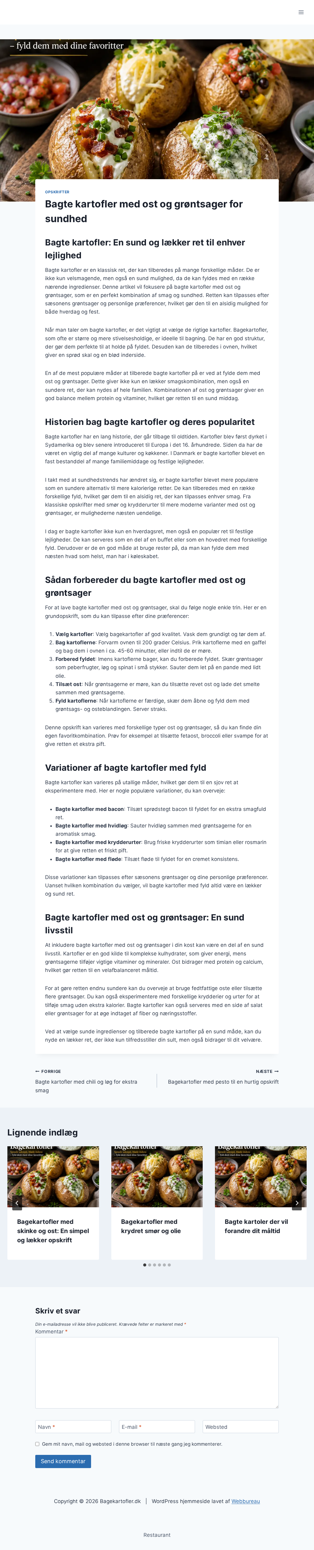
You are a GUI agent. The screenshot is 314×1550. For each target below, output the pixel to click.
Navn (46, 1427)
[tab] (144, 1265)
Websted (216, 1427)
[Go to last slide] (17, 1203)
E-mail (132, 1427)
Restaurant (157, 1535)
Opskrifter (57, 192)
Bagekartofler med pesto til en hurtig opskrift (223, 1077)
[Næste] (297, 1203)
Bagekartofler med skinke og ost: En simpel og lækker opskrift (53, 1231)
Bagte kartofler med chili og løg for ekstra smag (86, 1081)
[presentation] (53, 1176)
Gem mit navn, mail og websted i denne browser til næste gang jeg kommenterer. (132, 1444)
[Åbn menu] (301, 12)
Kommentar (51, 1331)
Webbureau (246, 1501)
